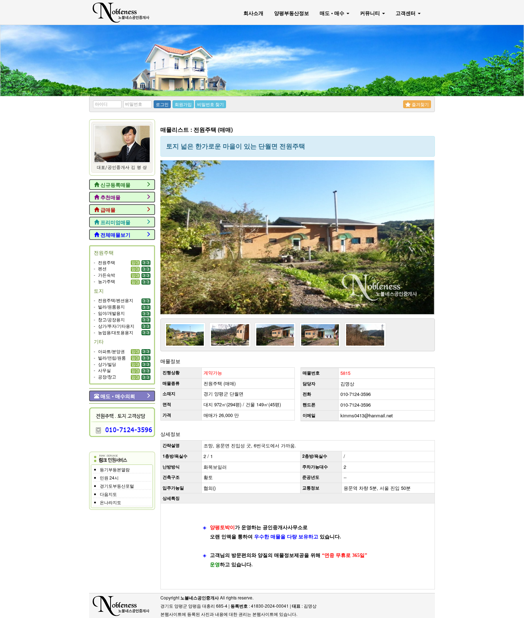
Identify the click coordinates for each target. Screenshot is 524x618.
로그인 (162, 104)
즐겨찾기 (420, 104)
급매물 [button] (107, 209)
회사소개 (253, 12)
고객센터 (406, 12)
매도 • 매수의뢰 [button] (117, 396)
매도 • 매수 (333, 12)
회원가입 (183, 104)
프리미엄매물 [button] (114, 222)
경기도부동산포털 (117, 486)
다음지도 (108, 494)
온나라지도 (110, 502)
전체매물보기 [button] (114, 234)
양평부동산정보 (291, 12)
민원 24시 (109, 477)
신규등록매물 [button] (114, 184)
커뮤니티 (370, 12)
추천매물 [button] (109, 197)
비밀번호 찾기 (210, 104)
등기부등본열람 (115, 469)
